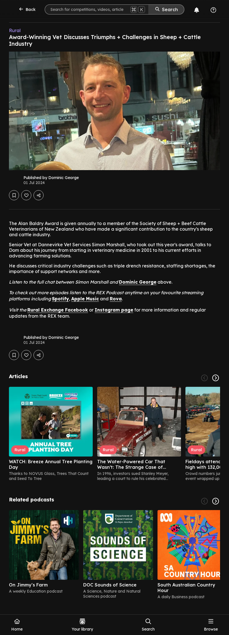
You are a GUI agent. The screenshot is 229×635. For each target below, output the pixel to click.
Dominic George (137, 282)
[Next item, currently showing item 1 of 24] (215, 377)
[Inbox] (196, 10)
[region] (114, 434)
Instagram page (114, 310)
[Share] (39, 195)
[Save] (14, 195)
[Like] (26, 195)
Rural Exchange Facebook (57, 310)
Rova (116, 298)
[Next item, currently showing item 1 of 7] (215, 501)
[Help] (213, 10)
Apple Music (85, 298)
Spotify (60, 298)
